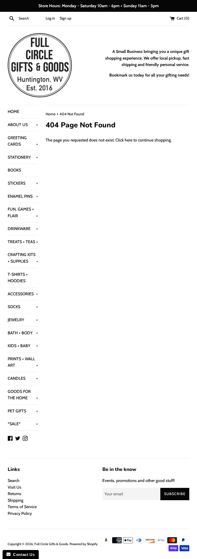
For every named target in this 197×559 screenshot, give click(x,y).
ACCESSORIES (23, 293)
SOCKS (23, 306)
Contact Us (23, 554)
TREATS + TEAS (23, 241)
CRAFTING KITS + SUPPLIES (23, 258)
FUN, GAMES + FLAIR (23, 212)
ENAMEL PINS (23, 196)
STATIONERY (23, 157)
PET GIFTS (23, 411)
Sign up (65, 18)
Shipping (15, 500)
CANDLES (23, 378)
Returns (14, 493)
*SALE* (23, 423)
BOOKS (14, 170)
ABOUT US (23, 124)
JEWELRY (23, 319)
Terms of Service (22, 506)
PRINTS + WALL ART (23, 362)
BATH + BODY (23, 332)
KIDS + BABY (23, 345)
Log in (50, 18)
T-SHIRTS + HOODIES (18, 277)
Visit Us (14, 487)
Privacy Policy (20, 513)
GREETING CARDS (23, 141)
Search (13, 480)
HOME (13, 111)
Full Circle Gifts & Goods (51, 544)
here (128, 140)
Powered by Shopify (84, 544)
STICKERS (23, 183)
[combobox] (31, 18)
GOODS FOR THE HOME (23, 395)
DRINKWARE (23, 228)
